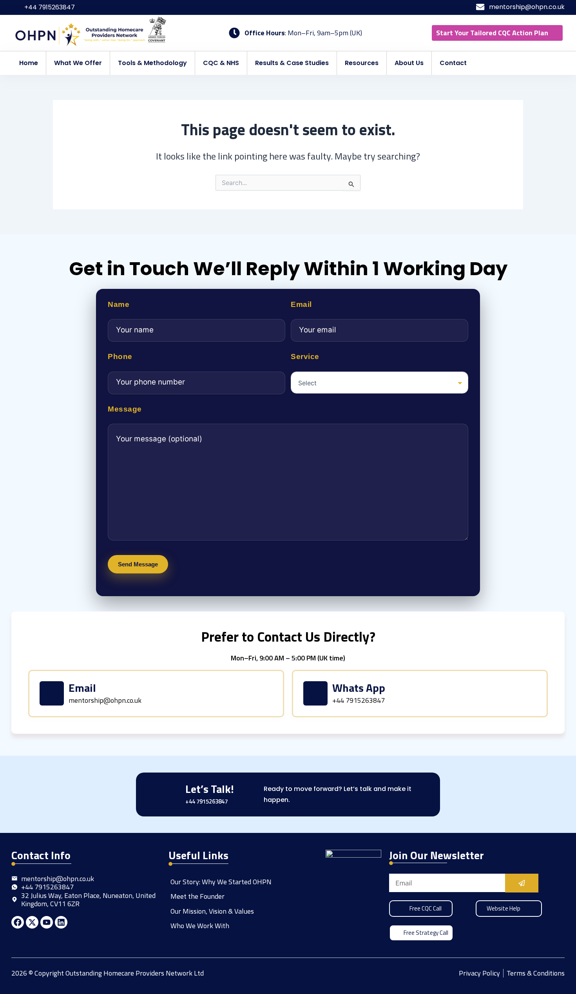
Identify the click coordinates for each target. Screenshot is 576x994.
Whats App (358, 687)
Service (305, 357)
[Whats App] (315, 693)
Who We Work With (199, 925)
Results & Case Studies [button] (292, 62)
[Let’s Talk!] (168, 794)
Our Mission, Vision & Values (212, 911)
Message (125, 409)
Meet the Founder (197, 896)
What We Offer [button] (78, 62)
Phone (120, 357)
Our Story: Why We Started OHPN (221, 881)
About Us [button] (409, 62)
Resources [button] (362, 62)
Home (28, 62)
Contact (453, 62)
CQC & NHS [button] (221, 62)
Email (301, 304)
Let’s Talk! (209, 788)
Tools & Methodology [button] (152, 62)
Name (118, 304)
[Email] (52, 693)
